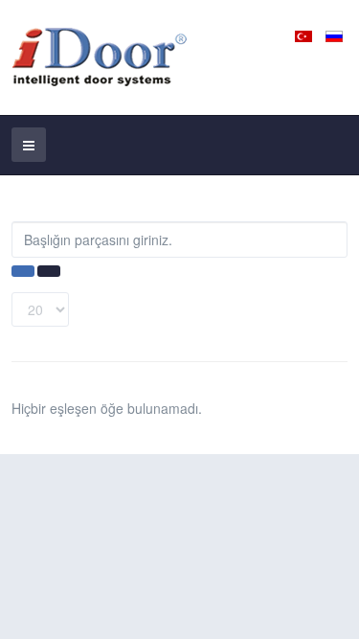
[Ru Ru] (334, 34)
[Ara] (22, 271)
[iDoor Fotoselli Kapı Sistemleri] (108, 57)
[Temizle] (48, 271)
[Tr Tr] (305, 34)
